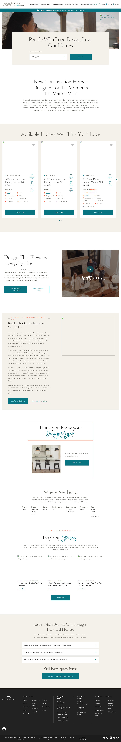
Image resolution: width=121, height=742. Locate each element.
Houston (94, 514)
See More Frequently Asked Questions (60, 676)
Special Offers (92, 4)
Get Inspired (60, 597)
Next (116, 180)
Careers (97, 703)
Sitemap (72, 737)
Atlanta (45, 509)
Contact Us (84, 4)
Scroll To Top (118, 686)
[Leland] (98, 156)
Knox (8, 193)
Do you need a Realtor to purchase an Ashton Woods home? (44, 652)
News (109, 708)
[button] (90, 273)
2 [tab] (61, 220)
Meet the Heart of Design (38, 289)
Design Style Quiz (62, 717)
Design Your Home (45, 4)
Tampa (33, 514)
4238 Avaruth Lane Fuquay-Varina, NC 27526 (15, 182)
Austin (93, 509)
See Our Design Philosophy (16, 289)
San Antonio (95, 516)
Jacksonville (35, 509)
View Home (20, 212)
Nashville (83, 509)
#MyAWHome (112, 712)
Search (80, 57)
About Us (98, 700)
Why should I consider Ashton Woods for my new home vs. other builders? (48, 645)
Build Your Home (58, 4)
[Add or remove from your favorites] (33, 145)
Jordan (48, 193)
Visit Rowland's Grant (18, 401)
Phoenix (24, 509)
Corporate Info (99, 710)
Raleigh (54, 509)
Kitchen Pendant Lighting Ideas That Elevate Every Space (61, 572)
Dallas (93, 511)
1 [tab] (59, 220)
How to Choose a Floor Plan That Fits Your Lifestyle (91, 572)
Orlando (33, 511)
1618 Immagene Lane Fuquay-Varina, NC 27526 (54, 182)
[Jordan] (59, 156)
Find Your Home (33, 4)
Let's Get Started (77, 462)
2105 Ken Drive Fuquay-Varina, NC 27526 (93, 182)
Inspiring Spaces (62, 721)
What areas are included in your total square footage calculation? (45, 660)
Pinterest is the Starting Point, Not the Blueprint (30, 572)
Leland (87, 195)
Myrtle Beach (70, 511)
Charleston (69, 509)
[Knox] (20, 156)
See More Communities (39, 401)
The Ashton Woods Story (72, 4)
